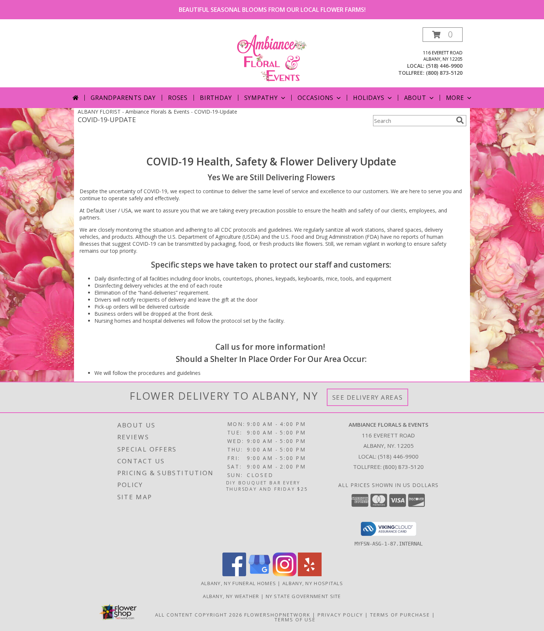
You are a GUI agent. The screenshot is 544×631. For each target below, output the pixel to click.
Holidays (368, 98)
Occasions (315, 98)
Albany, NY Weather (231, 596)
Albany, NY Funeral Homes (238, 583)
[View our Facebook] (234, 574)
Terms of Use (295, 619)
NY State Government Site (303, 596)
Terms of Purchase (400, 614)
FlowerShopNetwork (277, 614)
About (415, 98)
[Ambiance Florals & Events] (272, 57)
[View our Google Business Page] (259, 574)
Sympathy (261, 98)
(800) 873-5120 (444, 72)
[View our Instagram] (284, 574)
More (455, 98)
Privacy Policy (340, 614)
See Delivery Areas (367, 397)
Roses (178, 98)
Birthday (216, 98)
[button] (443, 34)
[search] (460, 120)
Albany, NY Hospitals (312, 583)
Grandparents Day (123, 98)
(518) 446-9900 (444, 65)
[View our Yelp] (310, 574)
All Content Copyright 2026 (198, 614)
